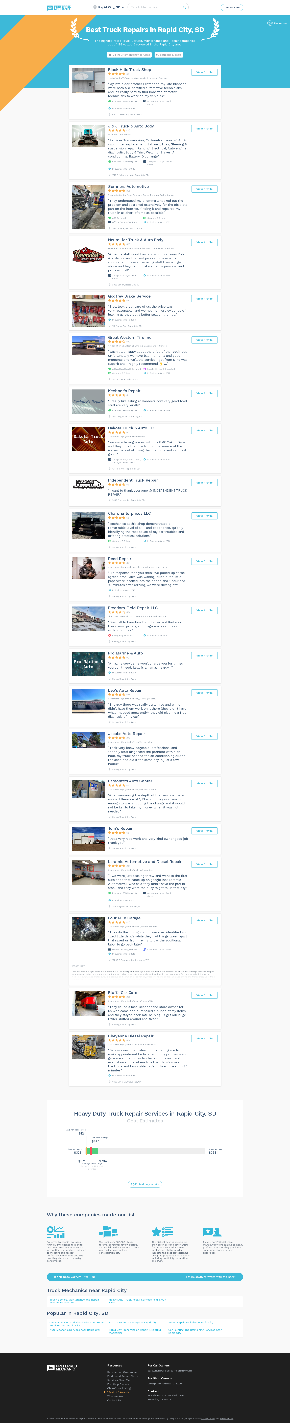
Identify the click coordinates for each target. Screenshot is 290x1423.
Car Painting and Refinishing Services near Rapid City (195, 1331)
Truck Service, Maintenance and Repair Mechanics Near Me (74, 1301)
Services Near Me (118, 1380)
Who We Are (115, 1396)
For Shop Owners (118, 1384)
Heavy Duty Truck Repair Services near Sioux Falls (137, 1301)
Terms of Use (226, 1418)
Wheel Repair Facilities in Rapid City (190, 1322)
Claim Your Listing (119, 1388)
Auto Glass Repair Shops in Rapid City (132, 1322)
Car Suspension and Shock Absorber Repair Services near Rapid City (77, 1324)
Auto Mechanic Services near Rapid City (75, 1329)
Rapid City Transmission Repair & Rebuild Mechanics (135, 1331)
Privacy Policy (208, 1418)
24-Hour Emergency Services (131, 54)
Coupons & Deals (170, 54)
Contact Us (114, 1400)
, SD (103, 1313)
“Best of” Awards (118, 1392)
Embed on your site (147, 1184)
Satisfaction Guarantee (122, 1372)
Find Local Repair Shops (122, 1376)
